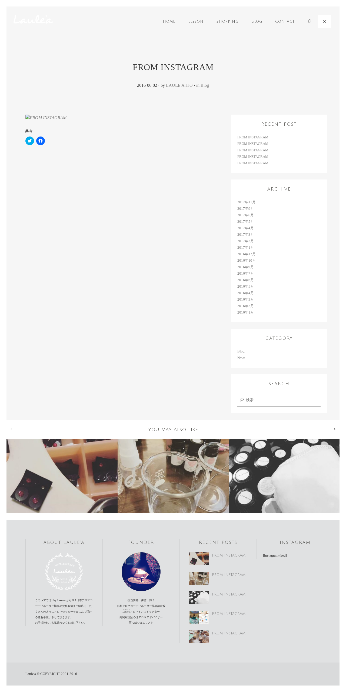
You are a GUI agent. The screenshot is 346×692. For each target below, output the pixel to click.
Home (169, 22)
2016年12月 (246, 254)
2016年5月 (245, 286)
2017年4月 (245, 228)
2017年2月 (245, 241)
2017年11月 (246, 202)
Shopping (227, 22)
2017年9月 (245, 209)
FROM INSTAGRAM (252, 137)
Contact (285, 22)
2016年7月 (245, 273)
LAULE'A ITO (179, 85)
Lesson (196, 22)
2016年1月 (245, 312)
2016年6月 (245, 280)
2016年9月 (245, 267)
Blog (256, 22)
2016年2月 (245, 306)
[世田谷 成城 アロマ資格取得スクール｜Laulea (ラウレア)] (33, 19)
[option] (62, 476)
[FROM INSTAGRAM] (45, 120)
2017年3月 (245, 234)
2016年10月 (246, 260)
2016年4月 (245, 293)
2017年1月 (245, 247)
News (241, 358)
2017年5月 (245, 221)
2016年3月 (245, 299)
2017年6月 (245, 215)
